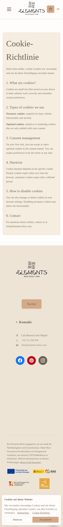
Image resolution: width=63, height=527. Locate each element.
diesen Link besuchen (30, 462)
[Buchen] (50, 9)
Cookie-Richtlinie (41, 513)
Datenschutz (23, 513)
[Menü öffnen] (10, 9)
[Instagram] (42, 360)
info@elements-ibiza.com (34, 345)
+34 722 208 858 (29, 340)
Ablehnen (17, 519)
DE (58, 9)
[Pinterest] (31, 360)
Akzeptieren (46, 519)
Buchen (31, 303)
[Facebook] (20, 360)
